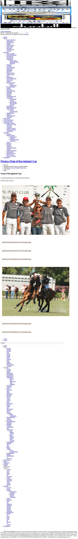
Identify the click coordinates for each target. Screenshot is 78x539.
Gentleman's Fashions (13, 137)
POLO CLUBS (11, 53)
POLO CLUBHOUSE (14, 111)
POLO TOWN (10, 109)
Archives (9, 71)
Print (5, 170)
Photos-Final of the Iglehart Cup (19, 161)
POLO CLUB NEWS (10, 43)
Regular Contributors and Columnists (11, 96)
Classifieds (7, 157)
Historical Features (9, 65)
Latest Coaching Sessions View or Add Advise (11, 130)
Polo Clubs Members (10, 47)
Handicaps (10, 77)
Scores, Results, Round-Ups (11, 40)
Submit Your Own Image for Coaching (11, 126)
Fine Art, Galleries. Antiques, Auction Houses (11, 147)
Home (5, 37)
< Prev (5, 339)
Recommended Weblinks (11, 91)
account (26, 34)
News (5, 38)
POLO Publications (13, 84)
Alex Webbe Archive (13, 100)
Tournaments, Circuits (10, 50)
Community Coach (9, 123)
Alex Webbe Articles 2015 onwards (13, 103)
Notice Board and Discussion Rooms (11, 80)
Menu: (2, 33)
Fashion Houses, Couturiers (14, 140)
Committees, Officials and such (11, 106)
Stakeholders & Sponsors (11, 116)
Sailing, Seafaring (11, 150)
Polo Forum (7, 118)
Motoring (9, 143)
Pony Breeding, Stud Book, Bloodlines (11, 69)
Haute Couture (11, 135)
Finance (9, 134)
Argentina (9, 89)
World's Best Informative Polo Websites (14, 62)
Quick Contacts (11, 82)
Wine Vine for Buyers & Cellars (11, 155)
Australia (9, 93)
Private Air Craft (11, 153)
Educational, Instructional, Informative (10, 58)
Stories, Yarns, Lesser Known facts (11, 74)
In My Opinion (10, 45)
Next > (5, 340)
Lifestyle (6, 132)
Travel (8, 142)
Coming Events (8, 121)
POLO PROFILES (11, 55)
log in (15, 34)
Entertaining (10, 152)
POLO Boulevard (8, 120)
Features (6, 52)
